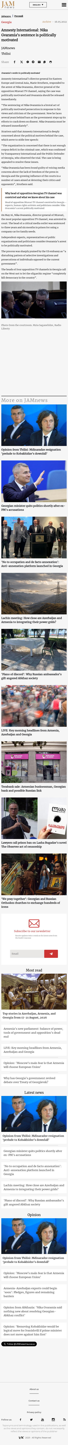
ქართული (6, 16)
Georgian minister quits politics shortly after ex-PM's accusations (33, 507)
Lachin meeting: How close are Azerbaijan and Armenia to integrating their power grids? (31, 620)
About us (34, 1389)
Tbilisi (6, 54)
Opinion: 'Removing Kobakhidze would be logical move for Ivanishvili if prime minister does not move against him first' (33, 1330)
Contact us (34, 1401)
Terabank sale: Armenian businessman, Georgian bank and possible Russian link (33, 788)
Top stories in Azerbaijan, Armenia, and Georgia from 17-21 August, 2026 (29, 1015)
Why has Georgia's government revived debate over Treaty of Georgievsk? (29, 1080)
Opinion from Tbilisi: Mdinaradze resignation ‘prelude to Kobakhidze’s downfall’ (31, 451)
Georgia (6, 22)
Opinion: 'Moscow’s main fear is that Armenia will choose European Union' (34, 1065)
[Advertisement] (34, 368)
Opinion (34, 1215)
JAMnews (8, 48)
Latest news (34, 1093)
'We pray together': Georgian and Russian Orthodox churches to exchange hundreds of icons (30, 902)
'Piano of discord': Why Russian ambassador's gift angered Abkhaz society (31, 676)
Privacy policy (34, 1412)
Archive (48, 21)
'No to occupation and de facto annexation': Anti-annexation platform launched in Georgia (32, 564)
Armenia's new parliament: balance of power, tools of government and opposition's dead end (33, 1032)
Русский (18, 16)
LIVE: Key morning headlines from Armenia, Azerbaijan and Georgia (30, 732)
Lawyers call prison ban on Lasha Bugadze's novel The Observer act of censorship (34, 844)
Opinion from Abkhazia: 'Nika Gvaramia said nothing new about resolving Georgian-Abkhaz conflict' (33, 1311)
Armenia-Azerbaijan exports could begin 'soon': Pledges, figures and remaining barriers (30, 1292)
